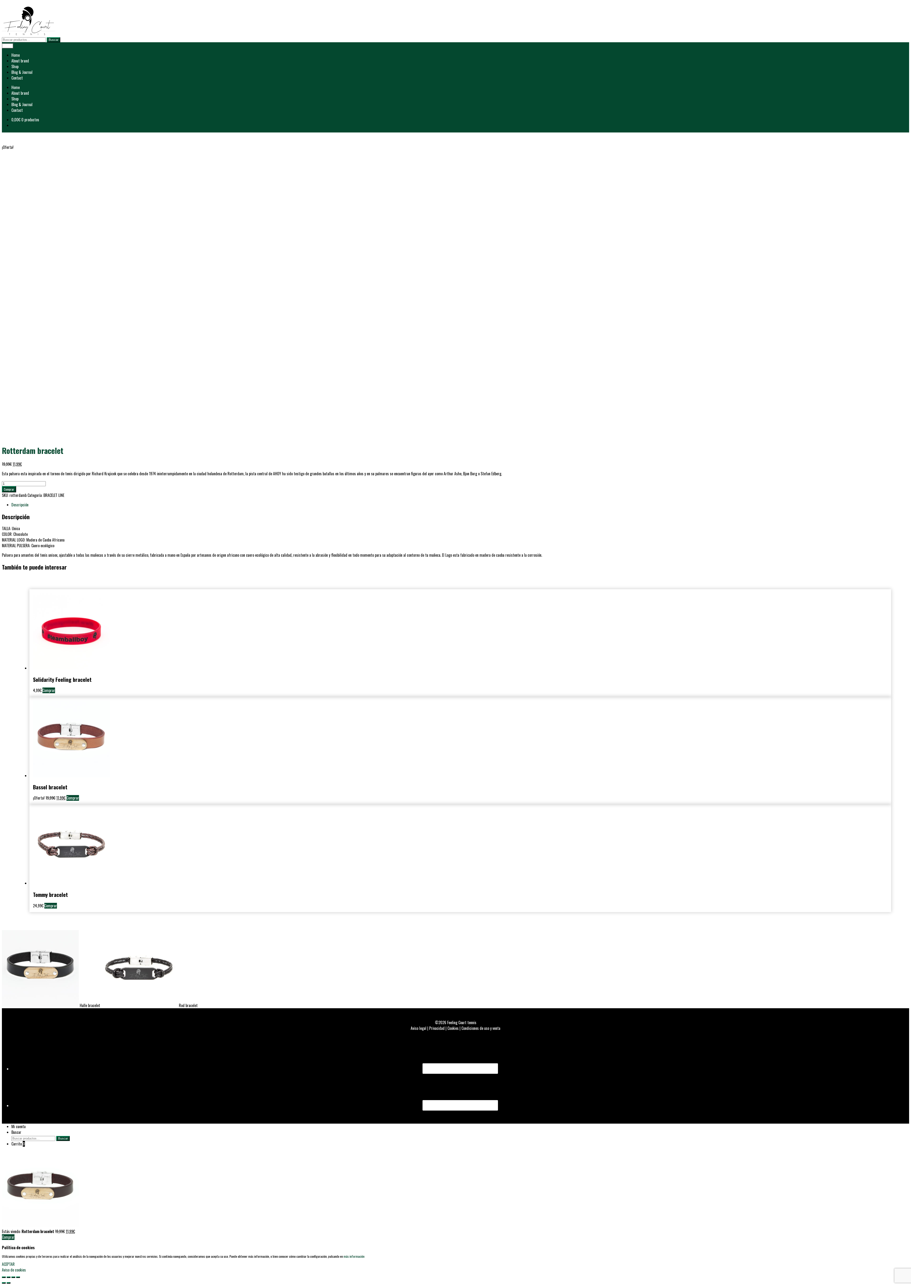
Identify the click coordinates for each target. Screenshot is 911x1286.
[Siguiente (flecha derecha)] (8, 1283)
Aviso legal (418, 1028)
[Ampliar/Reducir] (18, 1277)
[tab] (460, 505)
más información (354, 1256)
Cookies (453, 1028)
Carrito (18, 1144)
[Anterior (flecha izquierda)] (4, 1283)
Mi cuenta (18, 1126)
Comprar (9, 489)
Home (15, 55)
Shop (15, 66)
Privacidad (437, 1028)
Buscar (53, 40)
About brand (20, 61)
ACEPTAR (8, 1264)
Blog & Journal (22, 72)
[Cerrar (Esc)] (4, 1277)
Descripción (19, 505)
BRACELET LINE (53, 495)
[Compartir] (8, 1277)
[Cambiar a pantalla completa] (13, 1277)
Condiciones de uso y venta (480, 1028)
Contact (17, 78)
